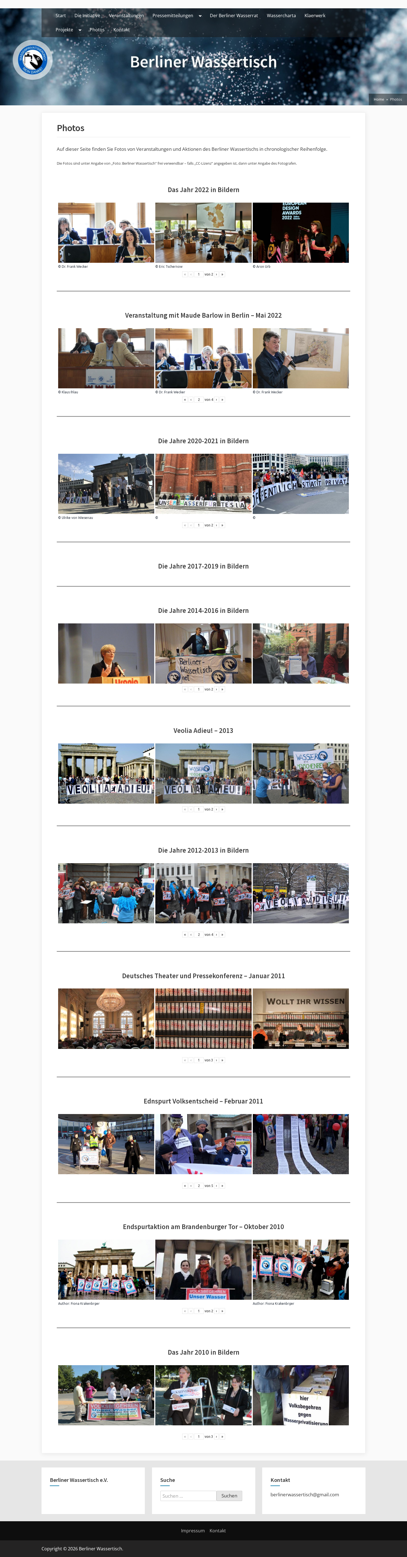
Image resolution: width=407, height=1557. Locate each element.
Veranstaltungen (126, 15)
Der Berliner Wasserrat (234, 15)
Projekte (64, 30)
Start (61, 15)
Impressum (193, 1531)
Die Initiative (87, 15)
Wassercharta (281, 15)
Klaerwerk (315, 15)
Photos (97, 30)
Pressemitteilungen (173, 15)
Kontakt (122, 30)
